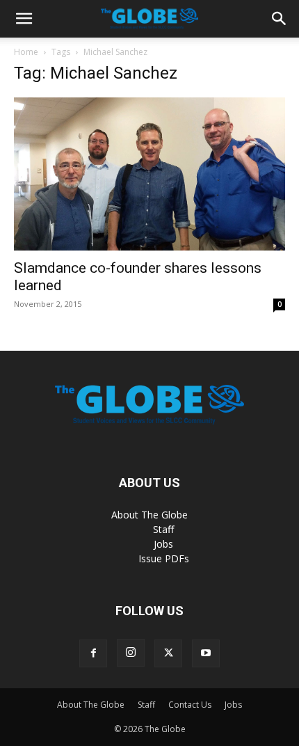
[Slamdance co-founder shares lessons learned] (149, 174)
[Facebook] (93, 653)
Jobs (163, 543)
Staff (163, 529)
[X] (168, 653)
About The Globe (149, 514)
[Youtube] (206, 653)
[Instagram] (131, 653)
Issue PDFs (163, 558)
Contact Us (189, 705)
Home (26, 52)
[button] (23, 19)
